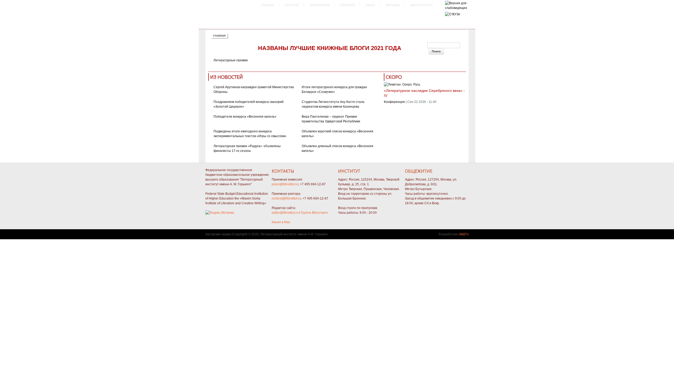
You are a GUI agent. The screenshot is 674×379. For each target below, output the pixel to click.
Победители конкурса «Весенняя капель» (245, 116)
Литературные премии (231, 60)
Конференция (394, 102)
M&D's (464, 234)
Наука (369, 4)
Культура (392, 4)
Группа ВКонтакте (314, 213)
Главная (267, 4)
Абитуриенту (319, 4)
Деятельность (421, 4)
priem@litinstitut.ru (285, 184)
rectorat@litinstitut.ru (286, 198)
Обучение (347, 4)
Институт (291, 4)
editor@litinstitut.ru (285, 213)
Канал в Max (281, 222)
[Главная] (456, 8)
